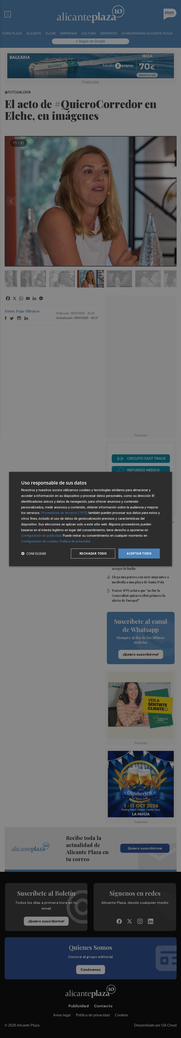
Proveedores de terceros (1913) (64, 513)
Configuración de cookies (39, 541)
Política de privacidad (75, 541)
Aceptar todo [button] (139, 553)
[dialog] (90, 519)
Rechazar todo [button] (93, 553)
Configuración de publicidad (41, 536)
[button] (33, 553)
